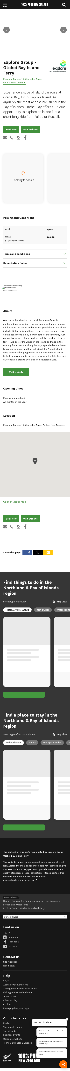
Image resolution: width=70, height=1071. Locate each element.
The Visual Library (12, 1027)
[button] (5, 4)
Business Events (11, 1035)
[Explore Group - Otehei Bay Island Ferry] (58, 67)
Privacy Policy (10, 1000)
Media (6, 1023)
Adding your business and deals (20, 988)
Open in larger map (14, 501)
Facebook (13, 941)
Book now (11, 129)
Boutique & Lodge (52, 742)
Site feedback (10, 961)
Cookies (7, 1004)
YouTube (12, 946)
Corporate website (12, 1039)
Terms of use (9, 996)
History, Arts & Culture (17, 609)
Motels (32, 742)
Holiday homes (13, 742)
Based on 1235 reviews (10, 291)
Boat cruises (42, 609)
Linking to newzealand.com (17, 992)
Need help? (9, 965)
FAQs (6, 980)
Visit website (30, 129)
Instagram (13, 937)
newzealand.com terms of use (20, 880)
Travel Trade (9, 1031)
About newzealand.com (15, 984)
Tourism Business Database (17, 1042)
